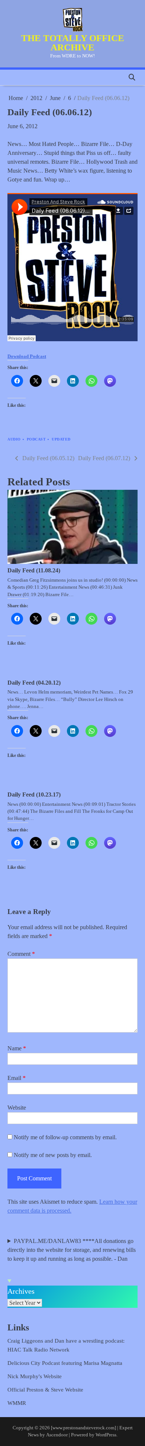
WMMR (16, 1403)
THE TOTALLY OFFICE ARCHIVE (72, 42)
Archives (21, 1291)
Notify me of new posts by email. (53, 1155)
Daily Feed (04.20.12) (34, 682)
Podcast (36, 439)
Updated (61, 439)
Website (16, 1107)
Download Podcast (26, 356)
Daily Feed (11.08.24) (33, 570)
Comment (21, 954)
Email (16, 1078)
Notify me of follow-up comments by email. (65, 1137)
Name (16, 1048)
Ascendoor (57, 1434)
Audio (14, 439)
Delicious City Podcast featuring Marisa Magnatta (64, 1363)
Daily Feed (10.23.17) (34, 794)
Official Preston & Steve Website (45, 1390)
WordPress (106, 1434)
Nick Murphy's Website (34, 1376)
